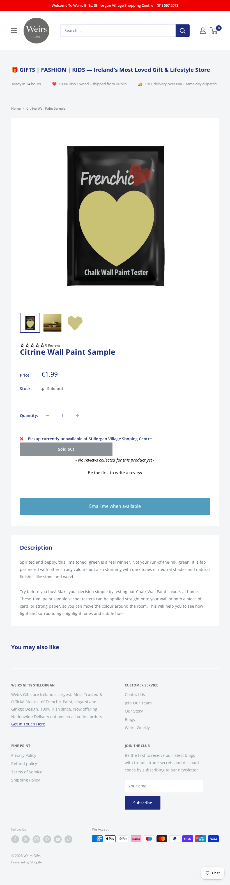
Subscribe (142, 802)
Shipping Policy (25, 780)
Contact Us (135, 694)
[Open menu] (14, 30)
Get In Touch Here (28, 724)
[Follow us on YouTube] (58, 839)
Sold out (66, 449)
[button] (115, 345)
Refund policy (24, 763)
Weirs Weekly (137, 727)
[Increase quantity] (77, 415)
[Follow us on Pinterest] (47, 839)
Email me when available (115, 506)
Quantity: (29, 415)
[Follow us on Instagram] (36, 839)
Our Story (134, 711)
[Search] (183, 30)
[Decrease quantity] (48, 415)
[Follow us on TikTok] (68, 839)
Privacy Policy (23, 755)
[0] (214, 30)
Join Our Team (138, 703)
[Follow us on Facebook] (15, 839)
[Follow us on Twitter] (26, 839)
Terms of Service (26, 772)
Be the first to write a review (115, 472)
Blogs (130, 719)
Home (16, 108)
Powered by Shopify (26, 862)
